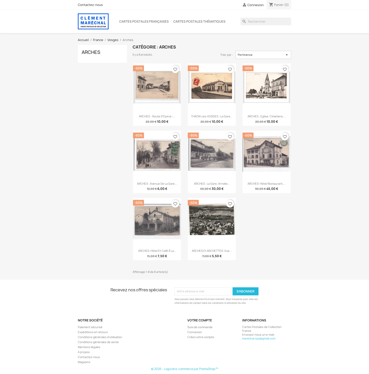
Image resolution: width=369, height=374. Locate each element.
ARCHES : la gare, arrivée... (212, 183)
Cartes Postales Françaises (144, 21)
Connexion (194, 332)
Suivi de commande (200, 327)
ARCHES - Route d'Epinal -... (157, 116)
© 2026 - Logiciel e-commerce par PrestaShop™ (184, 369)
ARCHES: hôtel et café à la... (157, 251)
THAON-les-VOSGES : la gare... (212, 116)
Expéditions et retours (93, 332)
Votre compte (199, 320)
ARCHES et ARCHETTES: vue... (212, 251)
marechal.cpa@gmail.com (258, 338)
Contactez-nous (90, 5)
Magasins (84, 362)
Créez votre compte (200, 337)
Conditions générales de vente (98, 342)
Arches (91, 52)
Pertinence (263, 55)
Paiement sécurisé (90, 327)
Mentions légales (89, 347)
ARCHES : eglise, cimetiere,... (267, 116)
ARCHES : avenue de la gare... (157, 183)
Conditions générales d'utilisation (100, 337)
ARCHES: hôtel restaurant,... (267, 183)
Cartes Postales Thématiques (199, 21)
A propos (84, 352)
